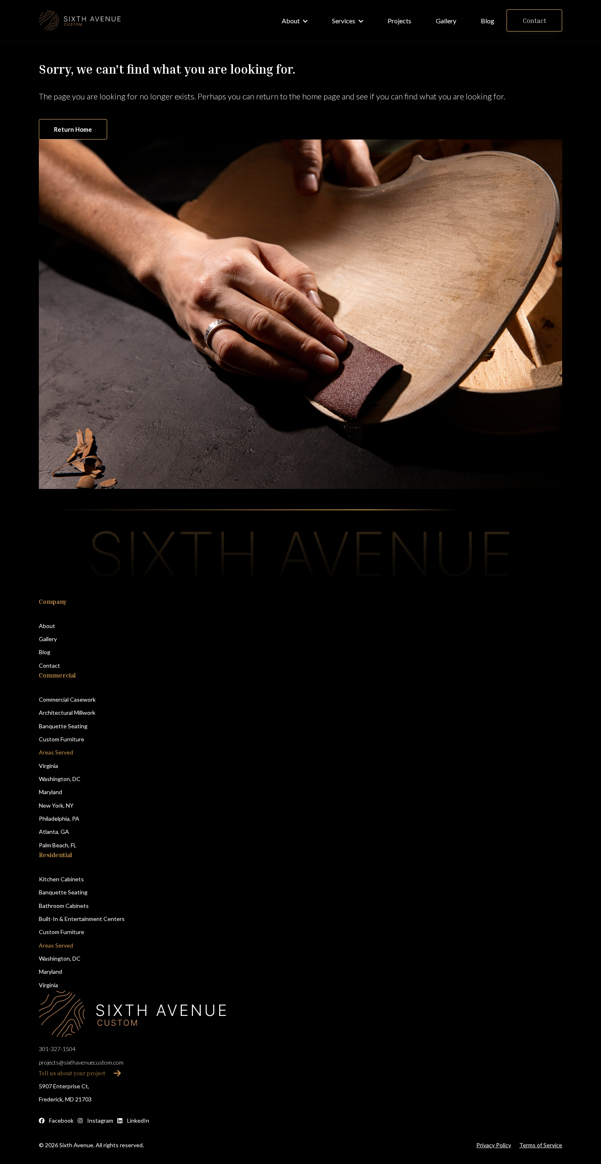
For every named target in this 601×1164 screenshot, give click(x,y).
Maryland (50, 791)
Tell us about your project (72, 1072)
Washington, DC (60, 778)
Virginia (48, 765)
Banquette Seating (63, 726)
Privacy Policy (493, 1144)
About (47, 625)
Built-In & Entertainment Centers (82, 918)
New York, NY (56, 805)
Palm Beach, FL (57, 845)
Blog (44, 651)
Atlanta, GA (54, 831)
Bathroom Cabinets (64, 905)
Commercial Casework (67, 699)
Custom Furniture (61, 739)
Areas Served (56, 752)
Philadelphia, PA (59, 818)
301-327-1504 (57, 1048)
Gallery (48, 638)
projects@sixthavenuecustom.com (81, 1062)
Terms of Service (540, 1144)
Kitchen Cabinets (61, 879)
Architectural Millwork (67, 712)
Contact (49, 665)
